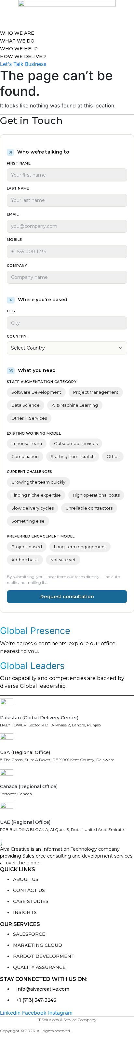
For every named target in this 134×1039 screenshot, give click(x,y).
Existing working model (34, 433)
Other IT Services (29, 418)
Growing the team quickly (38, 482)
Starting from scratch (73, 456)
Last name (18, 188)
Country (16, 336)
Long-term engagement (80, 546)
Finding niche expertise (36, 495)
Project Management (95, 392)
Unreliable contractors (89, 508)
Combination (25, 456)
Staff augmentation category (41, 382)
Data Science (25, 405)
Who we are (17, 33)
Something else (28, 521)
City (11, 311)
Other (113, 456)
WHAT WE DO (17, 41)
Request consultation (67, 597)
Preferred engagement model (41, 536)
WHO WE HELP (19, 49)
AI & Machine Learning (75, 405)
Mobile (14, 240)
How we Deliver (23, 56)
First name (19, 163)
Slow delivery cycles (32, 508)
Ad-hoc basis (24, 559)
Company (17, 266)
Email (13, 214)
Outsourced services (76, 443)
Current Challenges (29, 472)
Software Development (36, 392)
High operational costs (96, 495)
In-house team (26, 443)
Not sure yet (63, 559)
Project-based (26, 546)
